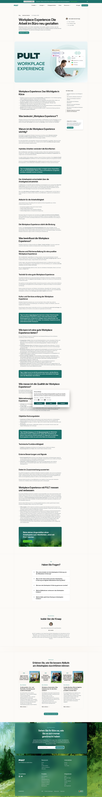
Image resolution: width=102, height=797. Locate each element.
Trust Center (66, 765)
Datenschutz (56, 791)
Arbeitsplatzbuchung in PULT (33, 168)
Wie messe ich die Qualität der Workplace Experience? (75, 108)
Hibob (65, 779)
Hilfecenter (43, 768)
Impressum (62, 791)
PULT (26, 372)
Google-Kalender (67, 781)
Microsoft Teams (67, 777)
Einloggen (78, 5)
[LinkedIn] (19, 776)
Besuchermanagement (45, 781)
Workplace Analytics (45, 784)
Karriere (65, 762)
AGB (42, 791)
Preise (60, 5)
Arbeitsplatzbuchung (45, 779)
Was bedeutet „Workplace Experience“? (74, 96)
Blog (20, 15)
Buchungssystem (26, 267)
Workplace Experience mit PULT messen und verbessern (73, 111)
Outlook (65, 782)
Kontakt (65, 764)
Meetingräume (44, 785)
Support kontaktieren (45, 767)
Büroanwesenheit (44, 432)
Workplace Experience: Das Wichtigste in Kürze (75, 94)
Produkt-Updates (44, 765)
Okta (65, 784)
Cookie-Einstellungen (49, 791)
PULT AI (43, 777)
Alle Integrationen (67, 785)
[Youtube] (21, 776)
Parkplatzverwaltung (45, 782)
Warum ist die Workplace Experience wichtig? (74, 99)
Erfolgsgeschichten (52, 5)
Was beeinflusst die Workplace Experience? (73, 102)
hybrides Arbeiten (32, 136)
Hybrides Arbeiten (26, 15)
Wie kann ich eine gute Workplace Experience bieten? (73, 105)
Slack (65, 776)
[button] (34, 5)
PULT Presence (29, 432)
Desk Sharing (33, 315)
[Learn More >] (29, 690)
